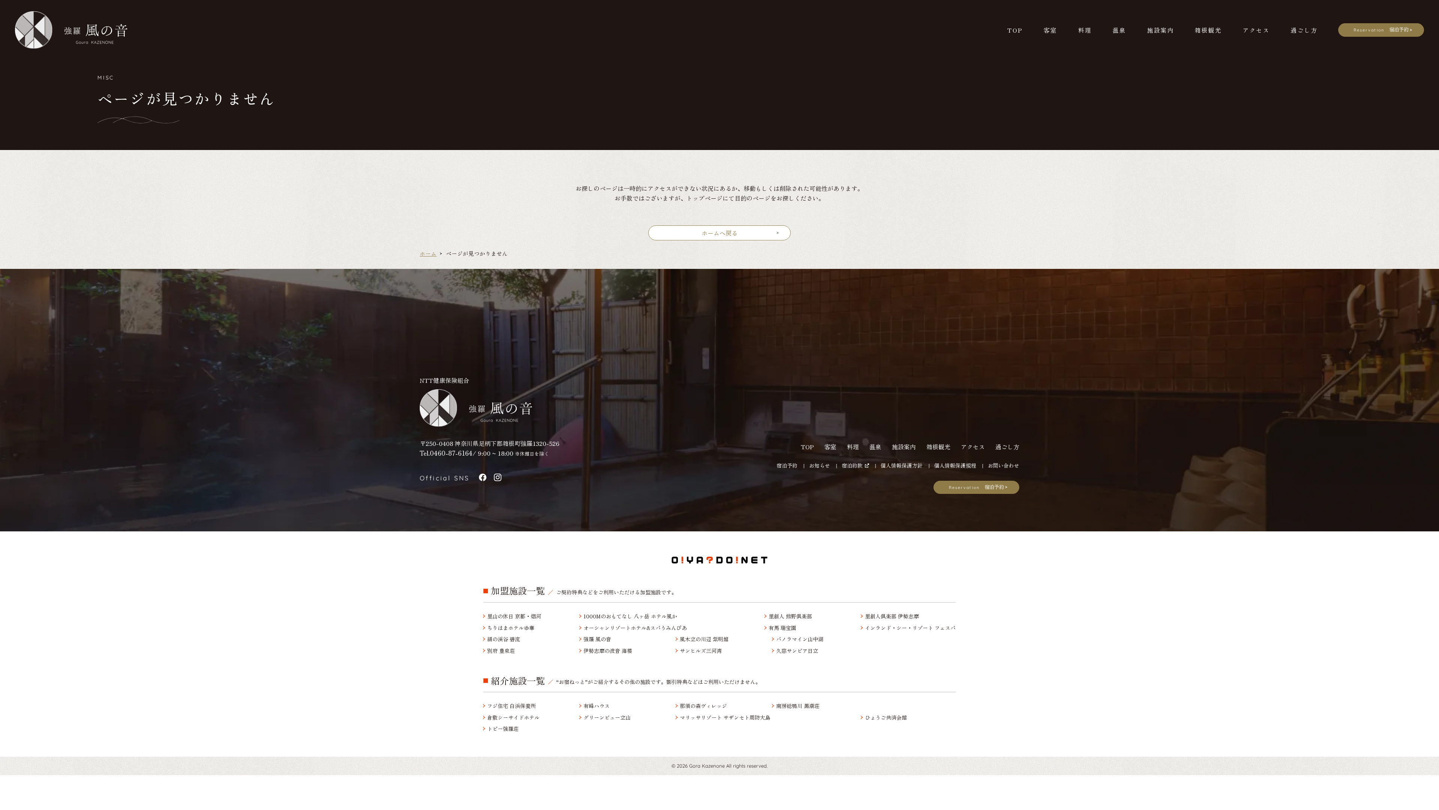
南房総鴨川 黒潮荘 (798, 706)
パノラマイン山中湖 (799, 639)
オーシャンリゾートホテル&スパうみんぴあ (635, 628)
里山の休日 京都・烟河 (514, 616)
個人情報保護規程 (955, 465)
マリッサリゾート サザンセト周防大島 (725, 717)
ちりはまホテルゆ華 (510, 628)
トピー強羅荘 (503, 728)
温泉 (875, 446)
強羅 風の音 (597, 639)
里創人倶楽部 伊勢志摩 (892, 616)
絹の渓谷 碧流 (503, 639)
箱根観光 (938, 446)
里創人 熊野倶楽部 (790, 616)
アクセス (973, 446)
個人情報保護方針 (902, 465)
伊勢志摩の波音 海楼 (607, 650)
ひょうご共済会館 (886, 717)
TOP (807, 446)
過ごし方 (1007, 446)
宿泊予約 (786, 465)
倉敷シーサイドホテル (513, 717)
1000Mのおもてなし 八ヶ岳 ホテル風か (630, 616)
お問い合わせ (1003, 465)
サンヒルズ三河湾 (701, 650)
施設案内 (904, 446)
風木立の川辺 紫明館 (704, 639)
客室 (830, 446)
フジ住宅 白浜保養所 (511, 706)
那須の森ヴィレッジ (703, 706)
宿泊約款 (852, 465)
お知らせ (819, 465)
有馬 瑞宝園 (782, 628)
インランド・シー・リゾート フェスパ (910, 628)
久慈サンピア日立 (797, 650)
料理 (853, 446)
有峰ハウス (596, 706)
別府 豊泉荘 (501, 650)
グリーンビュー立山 (607, 717)
